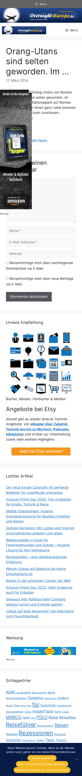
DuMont (63, 698)
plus (33, 717)
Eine (17, 705)
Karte (58, 711)
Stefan (40, 740)
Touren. (61, 740)
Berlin (51, 692)
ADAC (11, 692)
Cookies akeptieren (42, 758)
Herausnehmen (14, 711)
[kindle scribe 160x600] (16, 208)
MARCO (13, 717)
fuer (29, 705)
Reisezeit (12, 734)
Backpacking (39, 692)
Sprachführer (29, 740)
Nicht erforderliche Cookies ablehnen (42, 764)
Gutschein (48, 705)
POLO (42, 717)
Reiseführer (21, 724)
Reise (53, 717)
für (35, 704)
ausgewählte (24, 692)
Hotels (27, 711)
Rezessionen (36, 733)
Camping (35, 697)
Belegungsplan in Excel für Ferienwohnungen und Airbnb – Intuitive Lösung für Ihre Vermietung (38, 545)
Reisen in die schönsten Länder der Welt (38, 581)
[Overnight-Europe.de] (24, 30)
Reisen (61, 725)
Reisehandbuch (45, 725)
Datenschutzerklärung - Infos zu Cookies (42, 770)
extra (23, 705)
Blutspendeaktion (16, 698)
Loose (65, 711)
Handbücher (64, 705)
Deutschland (50, 698)
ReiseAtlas (67, 717)
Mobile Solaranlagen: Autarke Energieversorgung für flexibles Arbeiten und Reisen (38, 516)
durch (9, 705)
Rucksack (60, 734)
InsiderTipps (43, 711)
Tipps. (50, 740)
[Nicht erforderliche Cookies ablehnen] (77, 759)
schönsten (13, 740)
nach (26, 717)
